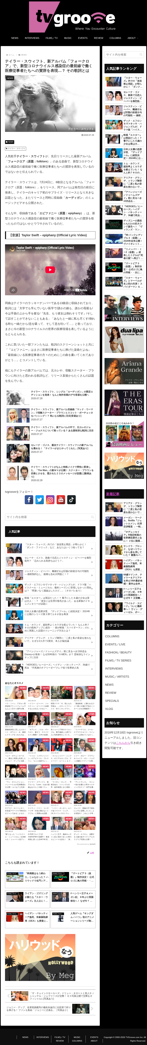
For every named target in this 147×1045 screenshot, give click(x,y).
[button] (92, 517)
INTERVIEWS (42, 1037)
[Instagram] (50, 499)
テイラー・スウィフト (16, 149)
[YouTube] (60, 499)
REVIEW (60, 1041)
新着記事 (112, 494)
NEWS (10, 142)
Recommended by (83, 844)
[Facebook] (29, 499)
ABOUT (94, 1041)
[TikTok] (71, 499)
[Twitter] (39, 499)
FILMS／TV (60, 1037)
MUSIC (77, 1037)
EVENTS (94, 1037)
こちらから (123, 742)
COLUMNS (77, 1041)
